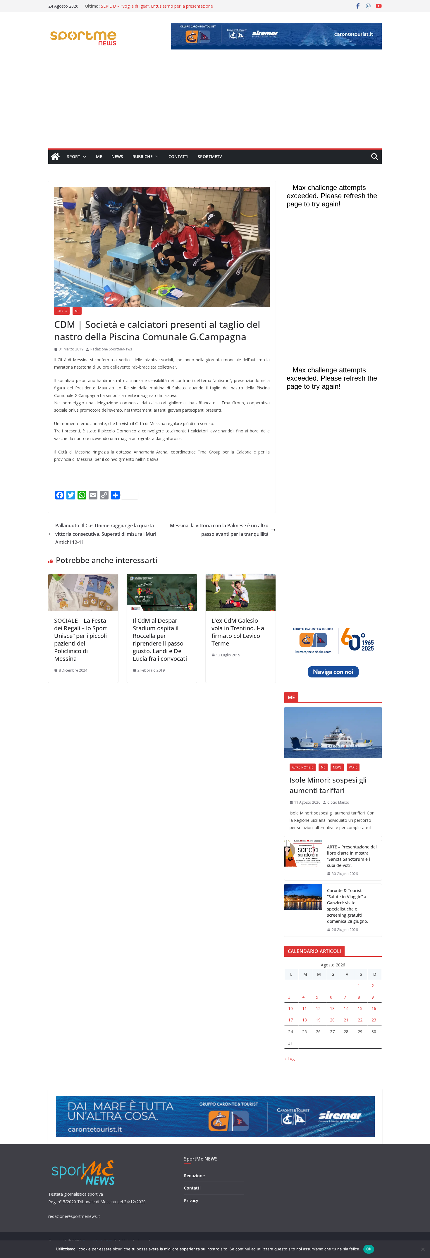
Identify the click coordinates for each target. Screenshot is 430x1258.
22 (360, 1020)
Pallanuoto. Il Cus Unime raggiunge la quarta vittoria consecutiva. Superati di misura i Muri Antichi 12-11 (105, 534)
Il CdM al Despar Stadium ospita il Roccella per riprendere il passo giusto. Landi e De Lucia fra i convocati (160, 640)
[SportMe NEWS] (55, 157)
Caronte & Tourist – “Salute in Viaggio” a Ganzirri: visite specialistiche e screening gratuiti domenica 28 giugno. (347, 906)
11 (304, 1008)
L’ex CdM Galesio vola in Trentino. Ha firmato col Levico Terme (237, 632)
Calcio (61, 311)
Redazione (194, 1175)
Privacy (191, 1200)
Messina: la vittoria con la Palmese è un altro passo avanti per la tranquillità (219, 529)
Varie (353, 767)
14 (346, 1008)
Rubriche (143, 156)
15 (360, 1008)
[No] (423, 1249)
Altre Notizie (302, 767)
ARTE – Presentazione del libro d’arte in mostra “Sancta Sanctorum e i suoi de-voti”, (352, 856)
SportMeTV (210, 156)
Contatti (178, 156)
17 (290, 1020)
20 (332, 1020)
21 (346, 1020)
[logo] (83, 1159)
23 (373, 1020)
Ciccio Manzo (338, 802)
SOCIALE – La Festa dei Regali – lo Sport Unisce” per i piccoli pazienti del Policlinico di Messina (80, 640)
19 (318, 1020)
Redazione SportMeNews (111, 349)
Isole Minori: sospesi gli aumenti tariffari (328, 785)
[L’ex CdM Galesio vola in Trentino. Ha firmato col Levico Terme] (241, 578)
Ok (368, 1249)
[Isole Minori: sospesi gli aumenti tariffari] (333, 732)
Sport (73, 156)
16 (373, 1008)
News (117, 156)
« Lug (289, 1058)
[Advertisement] (215, 105)
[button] (83, 157)
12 (318, 1008)
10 (290, 1008)
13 (332, 1008)
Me (99, 156)
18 (304, 1020)
